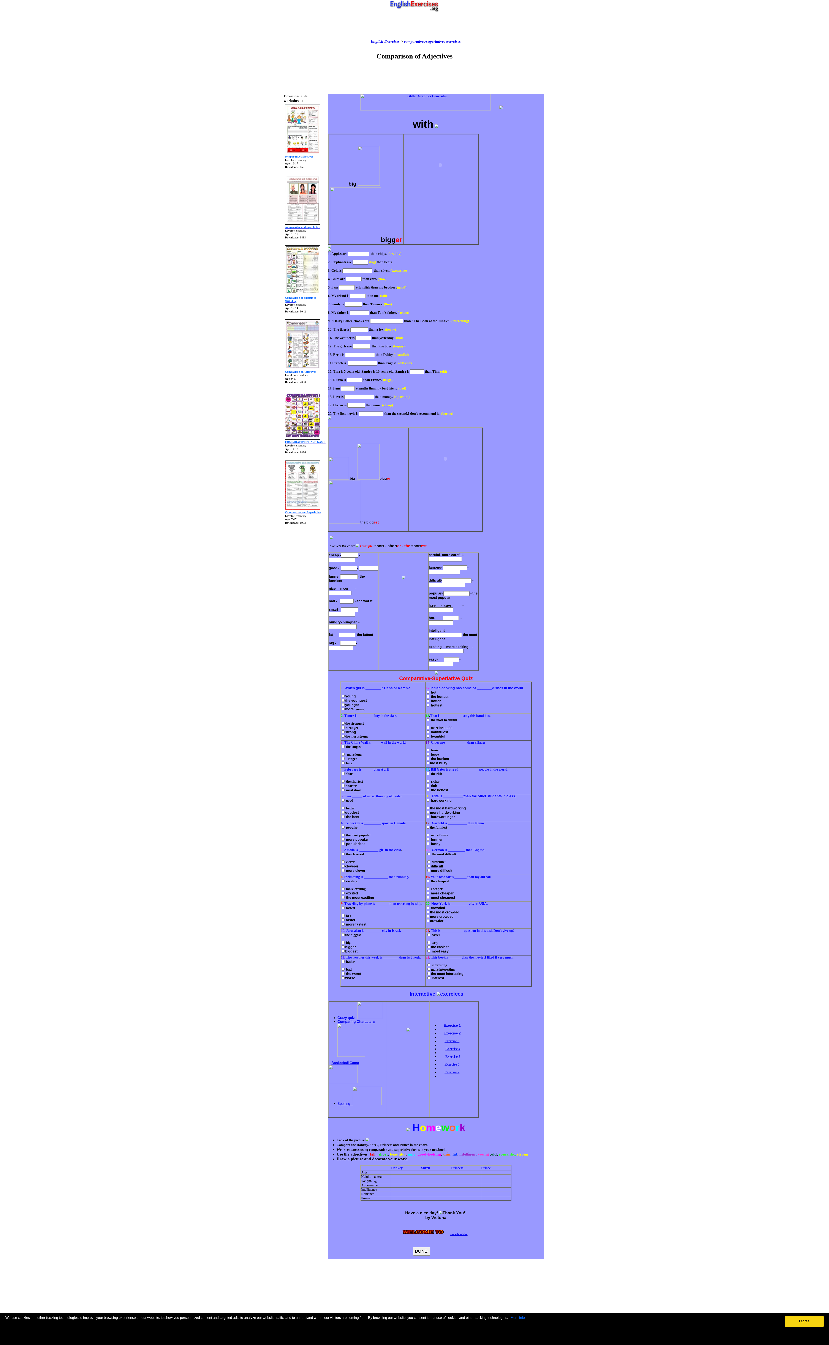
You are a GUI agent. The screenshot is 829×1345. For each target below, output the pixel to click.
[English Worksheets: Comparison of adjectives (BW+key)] (302, 294)
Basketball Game (345, 1063)
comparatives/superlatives (424, 41)
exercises (453, 41)
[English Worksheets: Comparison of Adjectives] (302, 368)
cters (371, 1021)
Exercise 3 (452, 1041)
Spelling (345, 1103)
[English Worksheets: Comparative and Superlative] (302, 509)
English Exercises (385, 41)
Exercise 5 (452, 1056)
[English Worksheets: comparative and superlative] (302, 223)
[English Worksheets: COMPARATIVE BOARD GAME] (302, 438)
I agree (804, 1321)
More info (518, 1318)
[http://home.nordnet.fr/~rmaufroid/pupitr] (351, 1055)
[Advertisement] (414, 25)
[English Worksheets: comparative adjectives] (302, 153)
